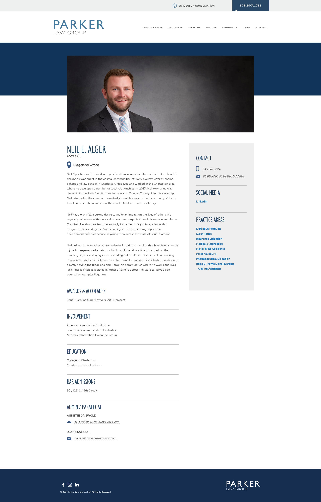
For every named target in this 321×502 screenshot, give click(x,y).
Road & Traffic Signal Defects (215, 263)
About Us (194, 27)
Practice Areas (153, 27)
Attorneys (175, 27)
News (246, 27)
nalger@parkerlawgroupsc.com (223, 175)
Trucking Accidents (208, 268)
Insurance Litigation (209, 238)
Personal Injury (206, 253)
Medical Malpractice (209, 243)
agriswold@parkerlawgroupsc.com (97, 421)
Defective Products (208, 228)
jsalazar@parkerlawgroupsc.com (95, 438)
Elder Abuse (204, 233)
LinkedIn (201, 201)
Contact (262, 27)
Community (230, 27)
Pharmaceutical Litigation (213, 258)
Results (211, 27)
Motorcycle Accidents (210, 248)
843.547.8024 (212, 169)
